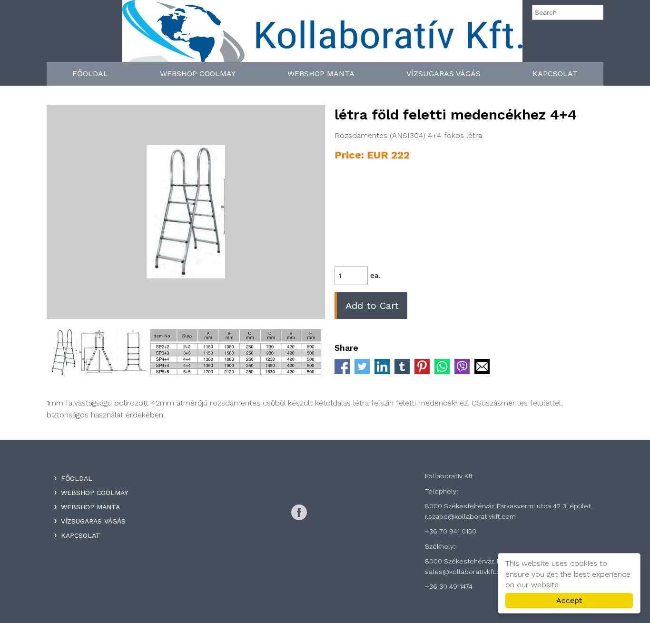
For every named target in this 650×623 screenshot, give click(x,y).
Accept (569, 600)
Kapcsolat (555, 73)
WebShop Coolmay (198, 73)
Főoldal (90, 73)
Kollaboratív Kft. (322, 34)
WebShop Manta (321, 73)
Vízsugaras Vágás (443, 73)
